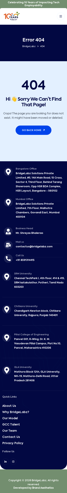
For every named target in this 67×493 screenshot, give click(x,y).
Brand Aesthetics (43, 488)
